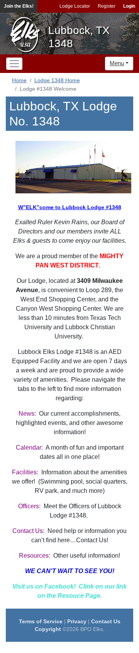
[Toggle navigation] (14, 64)
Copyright (48, 629)
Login (129, 6)
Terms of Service (41, 621)
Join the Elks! (19, 6)
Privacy (76, 621)
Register (106, 6)
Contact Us (105, 621)
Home (19, 80)
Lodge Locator (74, 6)
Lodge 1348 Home (57, 80)
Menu (117, 63)
